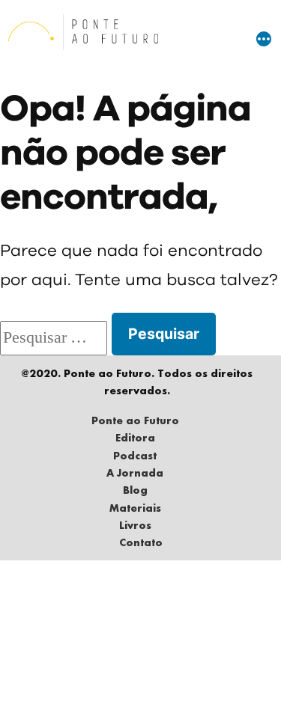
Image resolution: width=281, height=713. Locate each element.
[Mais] (264, 40)
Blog (135, 489)
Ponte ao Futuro (135, 420)
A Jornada (134, 472)
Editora (135, 437)
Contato (141, 542)
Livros (135, 524)
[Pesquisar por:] (56, 338)
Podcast (135, 455)
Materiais (135, 507)
